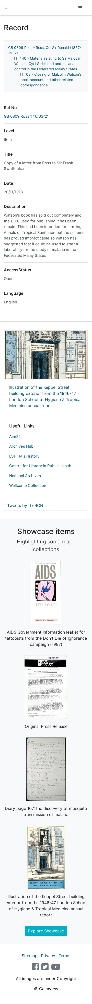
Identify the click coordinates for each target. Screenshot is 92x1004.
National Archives (25, 475)
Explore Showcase (46, 930)
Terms (64, 955)
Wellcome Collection (27, 485)
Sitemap (30, 955)
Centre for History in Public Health (40, 465)
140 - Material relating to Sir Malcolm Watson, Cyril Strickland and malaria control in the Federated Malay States (47, 63)
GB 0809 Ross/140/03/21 (26, 116)
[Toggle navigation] (80, 7)
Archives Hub (21, 446)
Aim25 (15, 436)
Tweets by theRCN (25, 505)
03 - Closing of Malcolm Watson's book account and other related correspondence (51, 79)
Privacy (48, 955)
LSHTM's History (24, 456)
